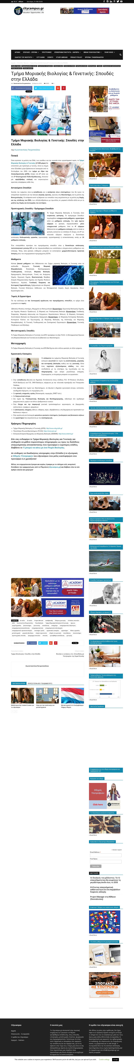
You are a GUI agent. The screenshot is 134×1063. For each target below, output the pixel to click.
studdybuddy (49, 620)
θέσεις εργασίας (75, 630)
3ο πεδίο (29, 620)
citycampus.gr (54, 467)
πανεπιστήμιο (77, 633)
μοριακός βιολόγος (28, 633)
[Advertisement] (67, 34)
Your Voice (108, 52)
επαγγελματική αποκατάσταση (21, 628)
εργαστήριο (64, 630)
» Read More (93, 179)
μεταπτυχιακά (16, 633)
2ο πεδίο (22, 620)
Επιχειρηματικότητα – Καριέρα (66, 52)
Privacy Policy (76, 57)
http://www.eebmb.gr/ (66, 434)
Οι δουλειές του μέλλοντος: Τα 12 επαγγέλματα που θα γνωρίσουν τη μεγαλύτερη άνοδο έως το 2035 (105, 880)
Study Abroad (62, 57)
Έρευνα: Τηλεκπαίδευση (94, 57)
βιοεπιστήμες (27, 625)
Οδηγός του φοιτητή (23, 57)
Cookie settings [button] (104, 1059)
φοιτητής (69, 635)
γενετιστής (37, 625)
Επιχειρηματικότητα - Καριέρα (29, 66)
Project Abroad (38, 620)
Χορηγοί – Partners (17, 1040)
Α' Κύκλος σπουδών (73, 620)
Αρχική (17, 52)
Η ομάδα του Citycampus (19, 1037)
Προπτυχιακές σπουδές (81, 66)
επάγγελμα (54, 625)
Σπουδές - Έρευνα (16, 66)
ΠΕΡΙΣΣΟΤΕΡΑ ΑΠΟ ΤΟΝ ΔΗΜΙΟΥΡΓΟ (40, 683)
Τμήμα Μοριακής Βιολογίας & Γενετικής (57, 623)
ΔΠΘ (13, 623)
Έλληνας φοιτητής (60, 620)
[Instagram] (107, 1)
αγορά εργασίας (16, 625)
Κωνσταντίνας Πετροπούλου (27, 150)
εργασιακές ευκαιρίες (53, 630)
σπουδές (45, 635)
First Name (93, 859)
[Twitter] (117, 1)
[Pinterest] (114, 1)
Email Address (95, 852)
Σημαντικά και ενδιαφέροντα (45, 66)
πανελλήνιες (67, 633)
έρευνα (73, 623)
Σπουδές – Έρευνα (30, 52)
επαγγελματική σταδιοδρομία (53, 628)
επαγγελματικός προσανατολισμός (22, 630)
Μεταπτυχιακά (92, 66)
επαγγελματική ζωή (37, 628)
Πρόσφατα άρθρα (58, 66)
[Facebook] (104, 1)
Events (50, 57)
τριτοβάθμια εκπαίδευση (57, 635)
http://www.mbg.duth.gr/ (54, 428)
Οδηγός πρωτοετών (28, 68)
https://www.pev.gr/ (50, 431)
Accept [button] (115, 1059)
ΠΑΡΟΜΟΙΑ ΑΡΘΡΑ (18, 683)
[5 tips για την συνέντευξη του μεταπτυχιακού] (47, 696)
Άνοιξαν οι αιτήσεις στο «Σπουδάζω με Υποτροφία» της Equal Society (70, 655)
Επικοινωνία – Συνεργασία (20, 1034)
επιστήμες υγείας (39, 630)
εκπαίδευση (45, 625)
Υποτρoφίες (47, 52)
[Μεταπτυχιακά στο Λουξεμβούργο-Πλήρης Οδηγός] (72, 696)
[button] (120, 54)
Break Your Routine (92, 52)
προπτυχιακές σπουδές (19, 635)
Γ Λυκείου (99, 66)
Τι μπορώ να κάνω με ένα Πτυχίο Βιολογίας (43, 448)
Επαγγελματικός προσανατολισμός (112, 66)
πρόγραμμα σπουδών (34, 635)
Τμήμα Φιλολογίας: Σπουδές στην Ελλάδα (26, 654)
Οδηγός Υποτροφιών (23, 456)
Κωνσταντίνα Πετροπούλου (22, 83)
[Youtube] (121, 1)
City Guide (41, 57)
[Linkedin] (111, 1)
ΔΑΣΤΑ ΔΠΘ (94, 873)
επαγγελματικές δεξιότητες (68, 625)
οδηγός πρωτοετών (41, 633)
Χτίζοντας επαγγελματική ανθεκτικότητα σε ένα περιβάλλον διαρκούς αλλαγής (105, 889)
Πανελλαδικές (39, 623)
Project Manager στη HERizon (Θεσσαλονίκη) (103, 898)
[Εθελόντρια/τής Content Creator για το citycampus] (22, 696)
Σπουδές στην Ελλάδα (69, 66)
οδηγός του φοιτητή (55, 633)
